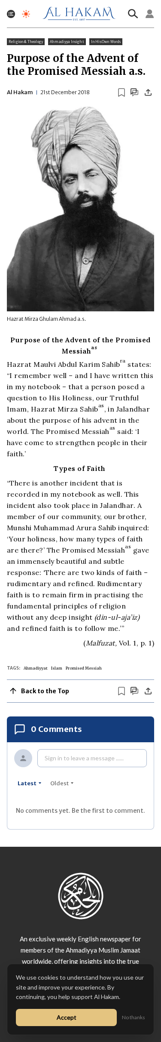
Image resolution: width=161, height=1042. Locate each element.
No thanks (133, 1017)
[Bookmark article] (121, 92)
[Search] (133, 14)
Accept (66, 1017)
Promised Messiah (84, 668)
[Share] (148, 92)
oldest (59, 783)
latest (27, 783)
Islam (56, 668)
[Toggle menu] (11, 14)
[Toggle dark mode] (26, 14)
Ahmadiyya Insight (67, 42)
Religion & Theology (26, 42)
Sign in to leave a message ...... (84, 758)
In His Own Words (106, 42)
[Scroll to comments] (134, 92)
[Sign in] (150, 13)
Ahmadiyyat (36, 668)
